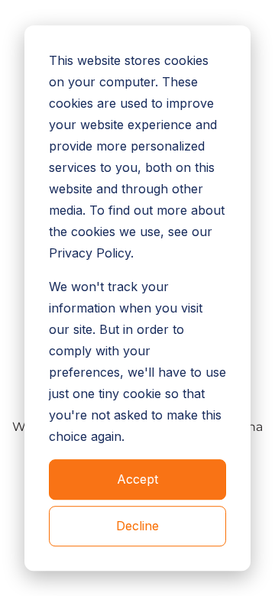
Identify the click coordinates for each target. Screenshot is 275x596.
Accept (137, 479)
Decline (137, 525)
